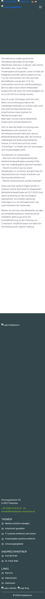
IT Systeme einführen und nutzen (20, 534)
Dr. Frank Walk (11, 561)
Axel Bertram (11, 556)
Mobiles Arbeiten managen (17, 524)
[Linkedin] (8, 2)
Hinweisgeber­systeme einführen (20, 539)
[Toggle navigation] (40, 7)
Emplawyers (26, 595)
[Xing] (23, 2)
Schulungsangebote (14, 544)
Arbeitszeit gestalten (15, 529)
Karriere (9, 573)
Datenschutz (11, 578)
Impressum (10, 583)
